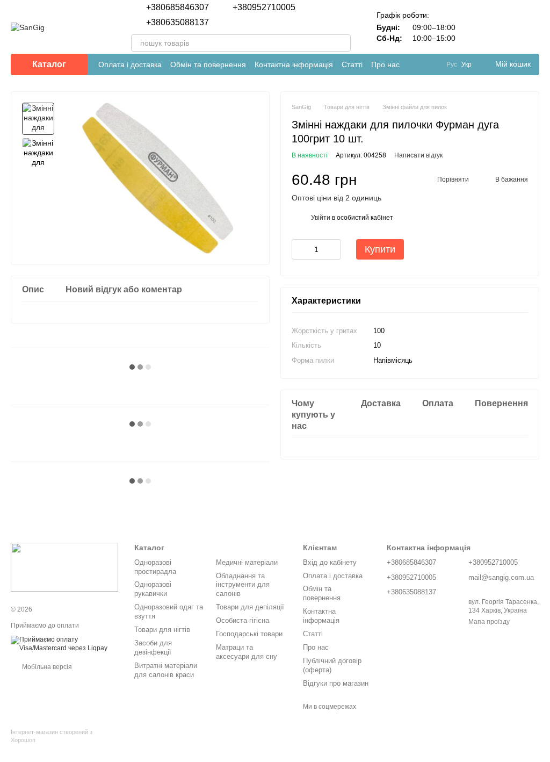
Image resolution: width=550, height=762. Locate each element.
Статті (352, 64)
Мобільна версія (46, 667)
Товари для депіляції (250, 607)
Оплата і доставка (130, 64)
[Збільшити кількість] (333, 249)
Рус (451, 64)
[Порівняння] (474, 26)
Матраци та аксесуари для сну (246, 651)
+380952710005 (264, 7)
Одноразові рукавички (152, 589)
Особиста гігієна (242, 620)
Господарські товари (249, 634)
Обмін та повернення (208, 64)
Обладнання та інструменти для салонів (243, 585)
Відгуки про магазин (335, 683)
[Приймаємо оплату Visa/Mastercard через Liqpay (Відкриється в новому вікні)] (64, 644)
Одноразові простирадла (155, 567)
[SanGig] (64, 567)
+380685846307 (177, 7)
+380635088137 (177, 22)
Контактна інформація (294, 64)
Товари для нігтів (162, 630)
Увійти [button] (320, 217)
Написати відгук (418, 155)
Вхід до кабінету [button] (330, 562)
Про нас (385, 64)
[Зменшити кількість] (299, 249)
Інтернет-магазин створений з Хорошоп (51, 736)
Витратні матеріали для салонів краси (165, 670)
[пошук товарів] (342, 43)
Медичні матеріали (247, 562)
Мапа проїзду (489, 622)
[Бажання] (502, 26)
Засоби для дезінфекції (153, 647)
